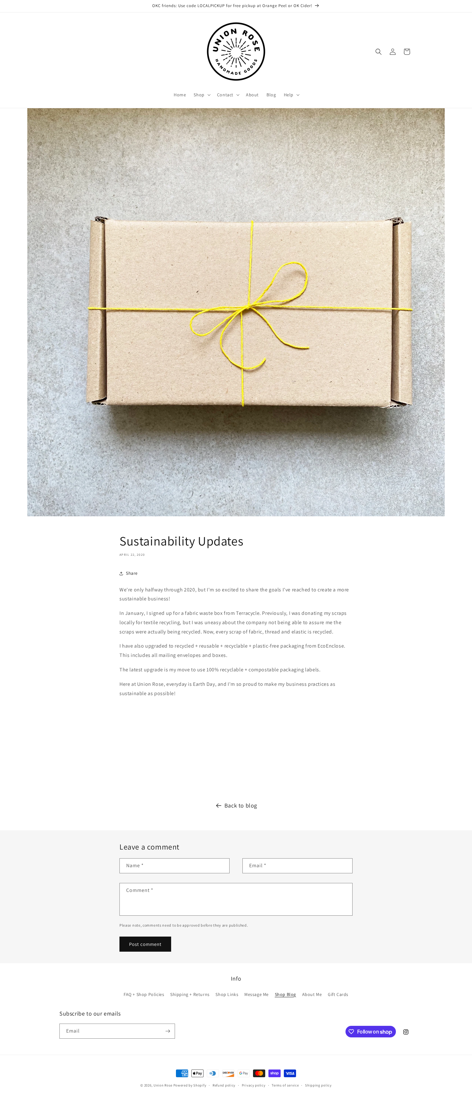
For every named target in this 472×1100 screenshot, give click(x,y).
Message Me (256, 994)
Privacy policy (254, 1085)
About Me (312, 994)
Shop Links (226, 994)
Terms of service (285, 1085)
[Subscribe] (168, 1031)
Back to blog (240, 805)
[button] (201, 94)
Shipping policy (318, 1085)
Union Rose (162, 1085)
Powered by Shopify (189, 1085)
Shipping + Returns (190, 994)
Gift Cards (338, 994)
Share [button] (132, 573)
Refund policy (224, 1085)
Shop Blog (285, 994)
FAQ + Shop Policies (144, 994)
